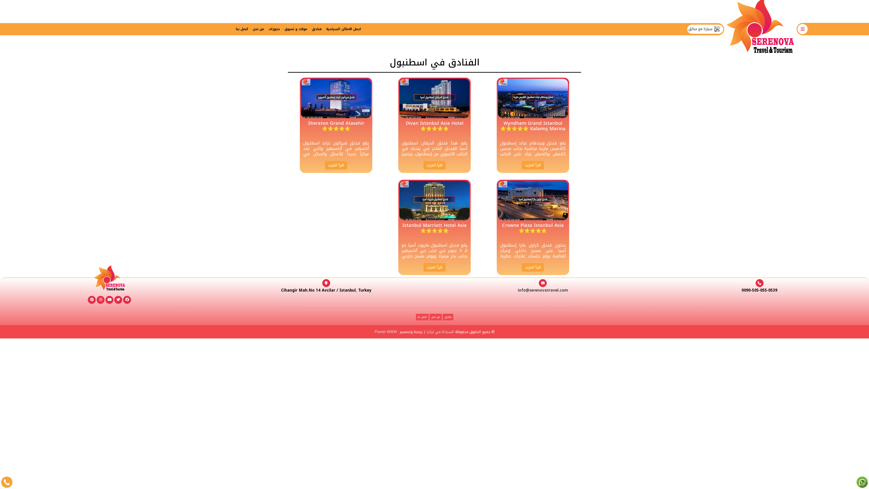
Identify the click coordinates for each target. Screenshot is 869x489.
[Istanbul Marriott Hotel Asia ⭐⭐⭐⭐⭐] (434, 200)
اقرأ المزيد (533, 165)
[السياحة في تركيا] (760, 29)
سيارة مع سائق (701, 29)
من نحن (258, 29)
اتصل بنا (242, 29)
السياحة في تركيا (440, 331)
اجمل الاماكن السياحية (343, 29)
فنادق (317, 29)
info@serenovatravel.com (543, 290)
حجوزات (274, 29)
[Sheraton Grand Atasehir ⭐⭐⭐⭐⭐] (336, 98)
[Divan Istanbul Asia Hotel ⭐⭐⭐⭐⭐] (434, 98)
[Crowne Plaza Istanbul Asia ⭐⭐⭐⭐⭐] (533, 200)
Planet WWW (386, 331)
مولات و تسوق (295, 29)
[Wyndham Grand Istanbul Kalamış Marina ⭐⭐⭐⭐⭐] (533, 98)
